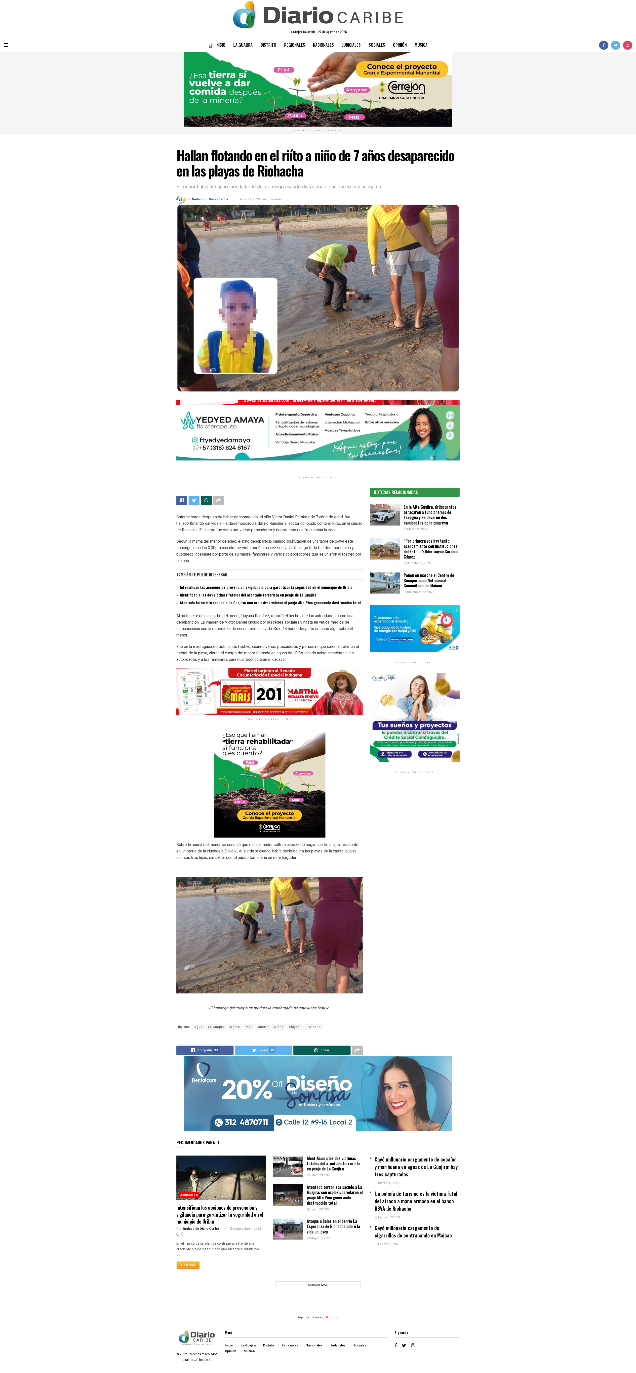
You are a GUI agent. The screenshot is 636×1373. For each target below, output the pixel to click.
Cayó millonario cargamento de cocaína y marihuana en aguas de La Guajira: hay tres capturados (416, 1166)
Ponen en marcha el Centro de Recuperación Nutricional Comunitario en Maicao (429, 580)
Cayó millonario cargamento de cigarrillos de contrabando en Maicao (413, 1231)
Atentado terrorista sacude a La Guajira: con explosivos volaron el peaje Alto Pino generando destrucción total (270, 602)
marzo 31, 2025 (388, 1183)
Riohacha (313, 1027)
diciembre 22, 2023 (420, 592)
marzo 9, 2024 (416, 529)
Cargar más (318, 1285)
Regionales (294, 45)
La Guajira (243, 45)
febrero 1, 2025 (388, 1244)
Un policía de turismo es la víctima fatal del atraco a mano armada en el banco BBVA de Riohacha (416, 1201)
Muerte (263, 1027)
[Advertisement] (415, 828)
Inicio (220, 45)
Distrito (268, 45)
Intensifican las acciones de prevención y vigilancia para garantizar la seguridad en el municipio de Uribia (266, 587)
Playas (294, 1027)
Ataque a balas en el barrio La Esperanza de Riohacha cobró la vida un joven (333, 1226)
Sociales (377, 45)
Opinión (400, 45)
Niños (278, 1027)
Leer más (188, 1265)
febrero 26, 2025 (389, 1217)
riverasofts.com (325, 1317)
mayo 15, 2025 (320, 1238)
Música (421, 45)
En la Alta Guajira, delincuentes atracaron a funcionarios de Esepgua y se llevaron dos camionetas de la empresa (430, 515)
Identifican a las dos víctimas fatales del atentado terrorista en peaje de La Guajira (248, 595)
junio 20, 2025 (320, 1175)
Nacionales (323, 45)
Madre (235, 1027)
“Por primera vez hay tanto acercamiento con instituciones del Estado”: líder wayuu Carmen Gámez (431, 549)
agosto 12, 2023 (418, 563)
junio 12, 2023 (249, 199)
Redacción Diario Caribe (210, 199)
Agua (198, 1027)
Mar (249, 1027)
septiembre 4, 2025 (247, 1228)
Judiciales (351, 45)
